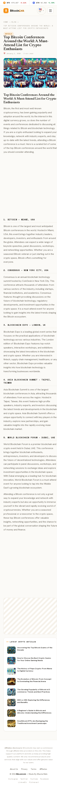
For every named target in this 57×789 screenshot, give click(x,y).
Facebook (44, 779)
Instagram (13, 779)
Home (6, 22)
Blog (14, 22)
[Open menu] (50, 11)
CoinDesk (27, 280)
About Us (14, 769)
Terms (33, 769)
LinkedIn (22, 782)
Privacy (24, 769)
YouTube (34, 779)
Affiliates (43, 769)
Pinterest (34, 782)
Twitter (24, 779)
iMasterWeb (42, 774)
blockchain (37, 128)
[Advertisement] (28, 184)
